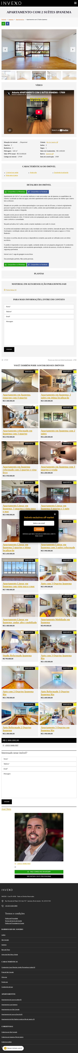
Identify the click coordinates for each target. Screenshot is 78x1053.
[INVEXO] (10, 3)
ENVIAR (39, 529)
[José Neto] (39, 837)
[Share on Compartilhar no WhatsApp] (3, 23)
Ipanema (49, 154)
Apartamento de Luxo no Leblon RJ (12, 999)
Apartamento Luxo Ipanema (9, 1004)
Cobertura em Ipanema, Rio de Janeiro (12, 1037)
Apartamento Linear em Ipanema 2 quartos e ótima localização (17, 547)
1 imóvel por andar (12, 172)
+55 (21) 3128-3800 (11, 906)
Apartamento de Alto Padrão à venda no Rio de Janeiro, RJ (18, 1019)
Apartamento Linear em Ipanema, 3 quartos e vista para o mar (19, 508)
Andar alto (33, 172)
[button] (72, 49)
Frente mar (5, 982)
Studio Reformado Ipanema (17, 655)
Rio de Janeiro (51, 142)
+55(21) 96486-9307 (11, 745)
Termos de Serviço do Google (13, 921)
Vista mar (4, 977)
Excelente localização (61, 172)
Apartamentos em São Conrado (10, 1009)
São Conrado (5, 940)
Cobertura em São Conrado (9, 1032)
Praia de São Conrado (8, 972)
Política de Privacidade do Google (14, 923)
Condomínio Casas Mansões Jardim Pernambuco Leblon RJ (18, 967)
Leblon (3, 935)
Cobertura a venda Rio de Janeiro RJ (12, 1047)
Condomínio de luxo (7, 987)
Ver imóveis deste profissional (39, 876)
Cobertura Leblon (7, 1042)
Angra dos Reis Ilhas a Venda (10, 954)
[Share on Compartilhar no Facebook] (7, 23)
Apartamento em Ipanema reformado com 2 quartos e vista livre (19, 469)
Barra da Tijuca (6, 949)
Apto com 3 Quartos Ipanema (56, 583)
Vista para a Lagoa (12, 175)
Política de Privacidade (11, 918)
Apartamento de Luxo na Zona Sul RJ (12, 1014)
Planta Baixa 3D (11, 290)
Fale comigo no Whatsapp (40, 872)
